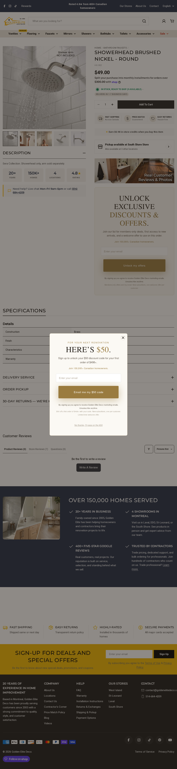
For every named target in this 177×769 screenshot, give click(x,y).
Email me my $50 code (88, 392)
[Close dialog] (123, 337)
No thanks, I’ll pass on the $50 (88, 425)
